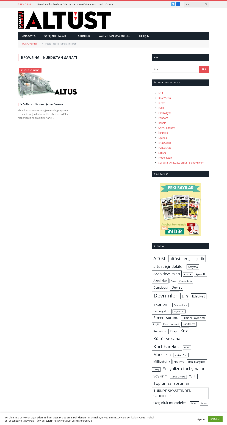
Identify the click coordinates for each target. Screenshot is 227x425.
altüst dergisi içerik (187, 258)
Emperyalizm (161, 311)
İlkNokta (163, 132)
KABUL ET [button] (215, 418)
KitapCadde (164, 142)
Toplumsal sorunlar (171, 383)
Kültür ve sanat (167, 338)
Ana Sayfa (28, 36)
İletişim (144, 36)
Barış (173, 281)
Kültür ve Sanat (30, 70)
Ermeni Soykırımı (193, 318)
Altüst (159, 258)
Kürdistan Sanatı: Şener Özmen (41, 104)
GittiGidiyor (164, 113)
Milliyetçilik (161, 361)
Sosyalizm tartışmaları (184, 368)
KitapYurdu (164, 98)
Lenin (187, 347)
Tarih (192, 376)
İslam (204, 403)
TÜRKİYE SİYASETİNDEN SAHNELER (172, 393)
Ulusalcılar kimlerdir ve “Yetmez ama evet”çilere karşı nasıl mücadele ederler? (77, 4)
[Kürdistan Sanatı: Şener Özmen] (47, 84)
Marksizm (162, 354)
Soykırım (160, 376)
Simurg (162, 152)
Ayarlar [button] (201, 419)
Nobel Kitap (165, 157)
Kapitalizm (189, 324)
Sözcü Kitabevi (166, 127)
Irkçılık (156, 324)
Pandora (163, 118)
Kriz (184, 330)
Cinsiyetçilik (185, 281)
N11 (160, 93)
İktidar (194, 403)
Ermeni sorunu (165, 317)
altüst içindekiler (168, 266)
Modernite (179, 361)
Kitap (173, 331)
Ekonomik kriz (180, 305)
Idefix (161, 103)
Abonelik (84, 36)
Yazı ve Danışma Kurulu (114, 36)
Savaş (156, 369)
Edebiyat (198, 296)
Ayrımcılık (201, 274)
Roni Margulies (197, 361)
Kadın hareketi (171, 324)
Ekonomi (161, 304)
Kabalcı (162, 123)
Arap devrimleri (166, 273)
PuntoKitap (164, 147)
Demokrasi (160, 287)
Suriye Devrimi (178, 377)
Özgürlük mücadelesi (170, 402)
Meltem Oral (181, 355)
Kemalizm (159, 331)
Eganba (162, 137)
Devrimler (166, 295)
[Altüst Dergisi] (64, 20)
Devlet (176, 287)
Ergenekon (179, 311)
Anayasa (193, 267)
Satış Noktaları (55, 36)
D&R (161, 108)
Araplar (188, 274)
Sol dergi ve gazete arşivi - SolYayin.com (181, 162)
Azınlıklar (160, 280)
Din (185, 296)
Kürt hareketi (167, 346)
